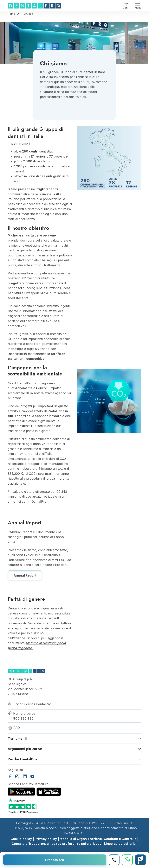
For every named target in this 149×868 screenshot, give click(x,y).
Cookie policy (21, 839)
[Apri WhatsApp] (127, 859)
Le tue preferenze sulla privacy (76, 844)
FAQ (16, 728)
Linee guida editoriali (120, 844)
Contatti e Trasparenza (30, 844)
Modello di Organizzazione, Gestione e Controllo (98, 839)
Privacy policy (46, 839)
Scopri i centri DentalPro (31, 704)
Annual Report (25, 575)
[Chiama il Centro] (114, 859)
